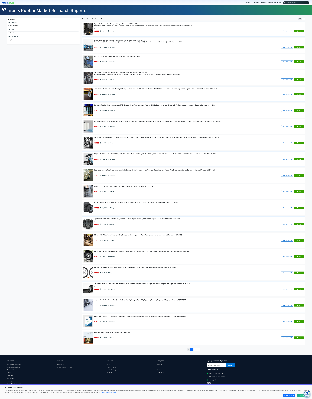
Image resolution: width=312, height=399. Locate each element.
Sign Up (230, 365)
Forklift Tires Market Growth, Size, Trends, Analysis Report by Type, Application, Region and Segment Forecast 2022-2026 (136, 202)
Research (109, 372)
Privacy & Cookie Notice (108, 392)
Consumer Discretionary (14, 367)
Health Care (10, 378)
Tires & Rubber (14, 25)
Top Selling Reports (267, 2)
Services (255, 2)
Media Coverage (112, 370)
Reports (247, 2)
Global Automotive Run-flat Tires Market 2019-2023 (112, 332)
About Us (159, 364)
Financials (10, 375)
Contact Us (160, 372)
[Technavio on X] (210, 383)
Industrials (10, 381)
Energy (9, 372)
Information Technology (14, 384)
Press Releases (111, 367)
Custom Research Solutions (65, 367)
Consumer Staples (12, 370)
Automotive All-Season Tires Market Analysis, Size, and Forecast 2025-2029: (137, 73)
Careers (159, 370)
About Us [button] (277, 2)
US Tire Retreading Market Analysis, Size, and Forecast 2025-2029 (117, 56)
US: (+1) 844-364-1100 (216, 373)
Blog (108, 364)
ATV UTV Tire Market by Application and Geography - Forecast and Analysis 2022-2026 (124, 186)
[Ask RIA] (307, 394)
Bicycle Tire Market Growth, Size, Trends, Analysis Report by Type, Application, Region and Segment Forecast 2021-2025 (136, 267)
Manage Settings (289, 395)
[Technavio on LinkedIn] (208, 383)
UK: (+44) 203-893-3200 (217, 376)
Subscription (60, 364)
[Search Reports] (285, 2)
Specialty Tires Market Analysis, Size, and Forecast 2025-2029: (143, 24)
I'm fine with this (303, 395)
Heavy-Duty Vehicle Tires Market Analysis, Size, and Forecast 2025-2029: (138, 41)
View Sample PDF (287, 31)
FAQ (158, 367)
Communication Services (14, 364)
